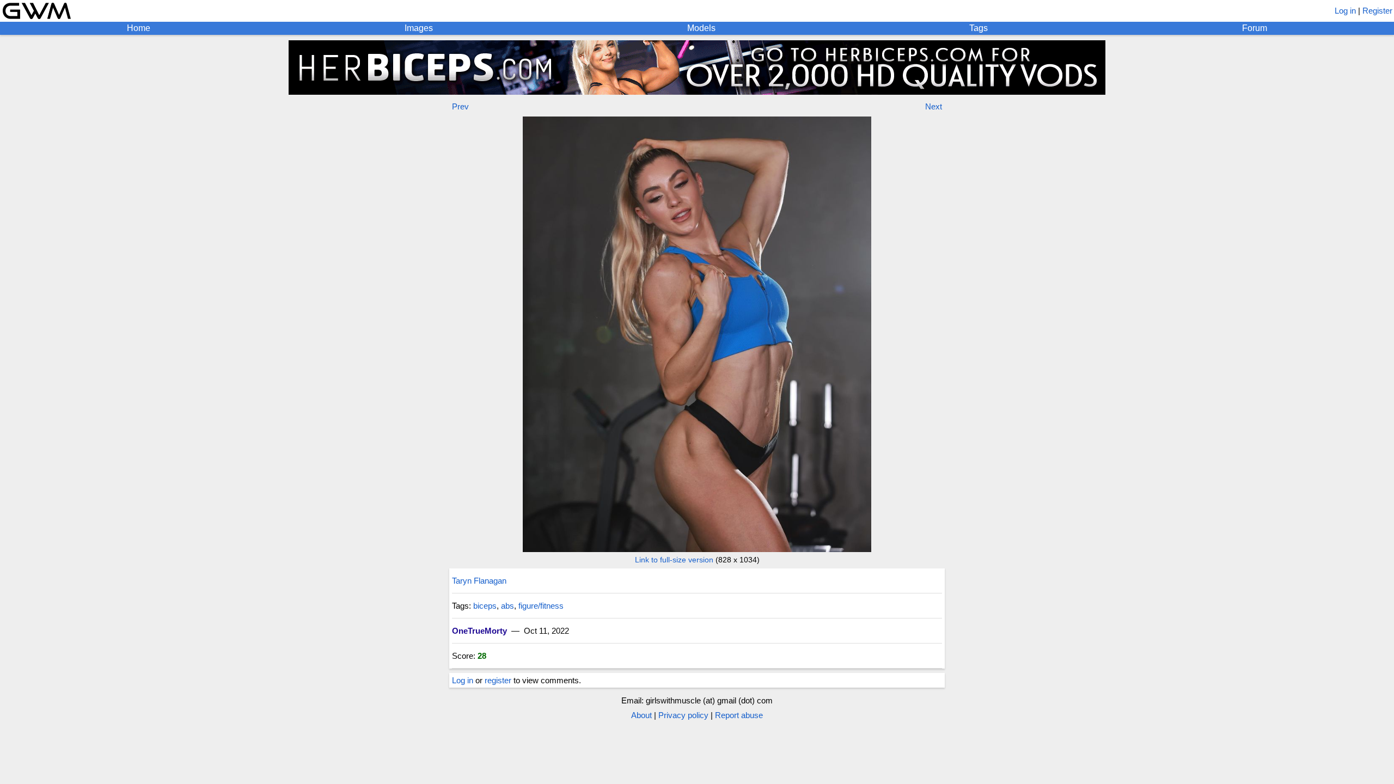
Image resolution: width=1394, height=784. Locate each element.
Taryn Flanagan (479, 580)
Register (1377, 10)
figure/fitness (541, 605)
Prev (460, 106)
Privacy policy (683, 715)
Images (419, 28)
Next (933, 106)
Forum (1254, 28)
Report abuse (739, 715)
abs (507, 605)
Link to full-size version (674, 559)
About (641, 715)
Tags (978, 28)
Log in (1345, 10)
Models (701, 28)
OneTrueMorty (479, 630)
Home (138, 28)
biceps (485, 605)
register (498, 680)
